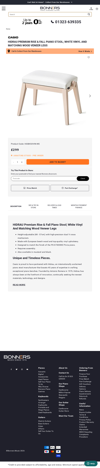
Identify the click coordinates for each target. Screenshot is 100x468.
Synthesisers (43, 400)
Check (83, 178)
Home (8, 29)
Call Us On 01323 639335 (66, 377)
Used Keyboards (45, 412)
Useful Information (84, 404)
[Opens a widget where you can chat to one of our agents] (91, 464)
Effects (41, 428)
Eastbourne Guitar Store (64, 409)
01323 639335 (68, 21)
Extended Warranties (83, 428)
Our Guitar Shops (64, 403)
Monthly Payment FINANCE (79, 206)
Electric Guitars (44, 421)
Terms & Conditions (83, 415)
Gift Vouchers (85, 384)
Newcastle (63, 395)
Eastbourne (63, 390)
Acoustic (41, 371)
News (81, 410)
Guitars (41, 417)
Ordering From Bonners (86, 369)
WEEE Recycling (85, 432)
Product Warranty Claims (86, 423)
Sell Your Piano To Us (44, 383)
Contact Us (64, 373)
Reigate (62, 397)
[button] (97, 9)
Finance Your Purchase (84, 375)
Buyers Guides (85, 412)
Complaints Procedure (84, 435)
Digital (41, 374)
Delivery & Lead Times (54, 206)
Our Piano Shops (63, 384)
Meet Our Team (66, 416)
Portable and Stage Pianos (43, 408)
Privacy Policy (85, 419)
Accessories (43, 377)
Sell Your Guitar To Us (45, 432)
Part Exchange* (71, 188)
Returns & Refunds (83, 397)
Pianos (41, 368)
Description (15, 206)
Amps (40, 426)
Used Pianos (43, 379)
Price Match (32, 188)
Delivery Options (82, 387)
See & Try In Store (33, 206)
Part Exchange (85, 381)
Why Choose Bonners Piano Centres (44, 389)
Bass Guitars (43, 423)
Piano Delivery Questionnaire (85, 392)
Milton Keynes (64, 392)
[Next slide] (90, 96)
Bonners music (14, 451)
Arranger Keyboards (42, 403)
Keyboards (43, 396)
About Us (63, 368)
